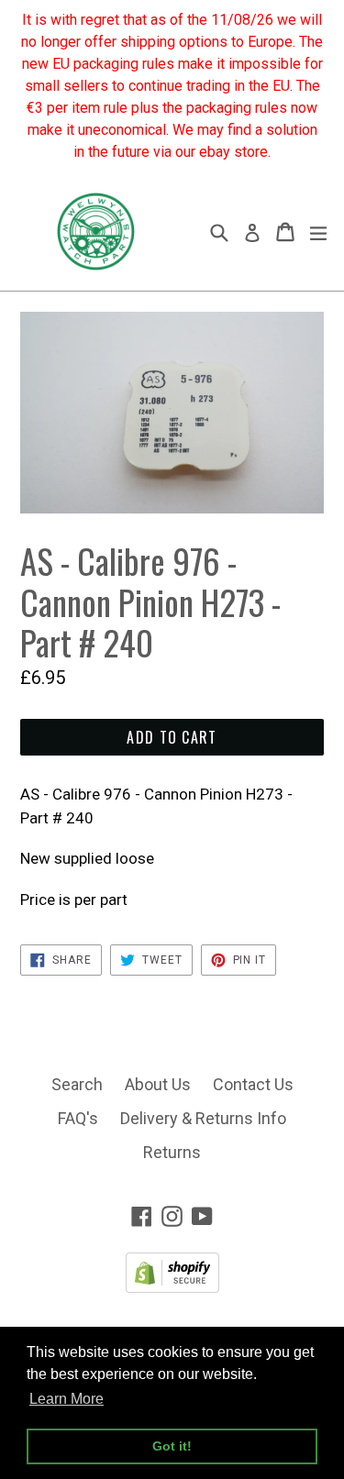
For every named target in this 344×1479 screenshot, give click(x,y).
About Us (158, 1084)
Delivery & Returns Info (203, 1118)
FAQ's (78, 1118)
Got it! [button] (172, 1446)
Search (77, 1084)
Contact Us (253, 1084)
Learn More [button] (66, 1399)
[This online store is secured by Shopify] (172, 1287)
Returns (172, 1152)
